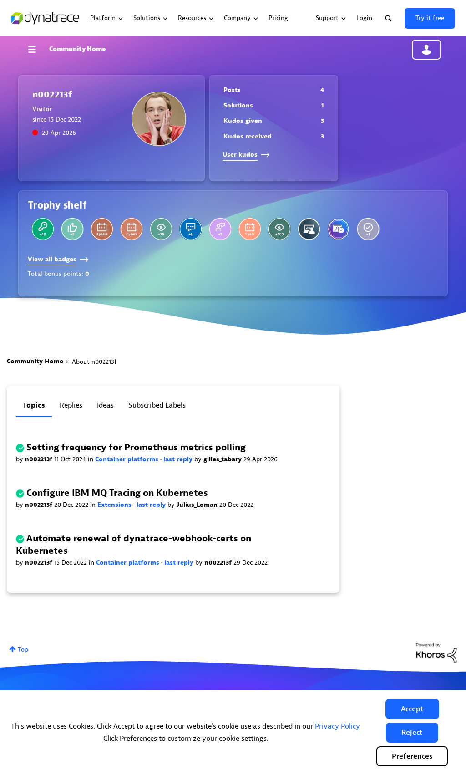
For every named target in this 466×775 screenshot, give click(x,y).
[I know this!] (368, 229)
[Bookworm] (279, 229)
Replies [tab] (71, 405)
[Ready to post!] (309, 229)
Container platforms (127, 459)
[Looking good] (338, 229)
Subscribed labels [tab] (157, 405)
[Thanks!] (220, 229)
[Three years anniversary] (102, 229)
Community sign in (426, 50)
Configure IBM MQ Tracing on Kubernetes (117, 493)
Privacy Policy (337, 726)
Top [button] (23, 649)
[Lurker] (161, 229)
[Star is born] (72, 229)
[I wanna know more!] (190, 229)
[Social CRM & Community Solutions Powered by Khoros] (436, 652)
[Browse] (36, 49)
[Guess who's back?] (42, 229)
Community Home (77, 49)
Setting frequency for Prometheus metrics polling (136, 447)
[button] (412, 709)
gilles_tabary (223, 459)
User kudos (240, 154)
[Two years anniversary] (131, 229)
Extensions (115, 505)
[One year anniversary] (249, 229)
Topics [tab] (34, 405)
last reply (178, 459)
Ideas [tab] (105, 405)
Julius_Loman (198, 505)
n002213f (39, 459)
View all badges (52, 259)
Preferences (412, 756)
